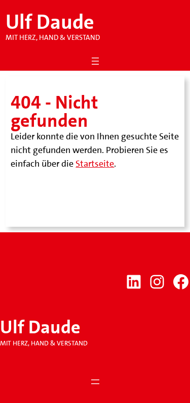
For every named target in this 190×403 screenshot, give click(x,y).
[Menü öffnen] (95, 61)
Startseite (94, 164)
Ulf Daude (50, 22)
